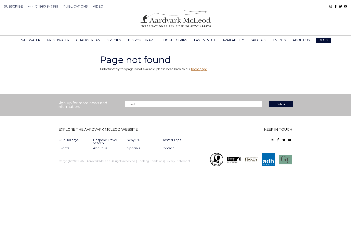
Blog (323, 40)
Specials (258, 40)
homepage (199, 69)
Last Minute (205, 40)
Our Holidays (68, 139)
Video (98, 6)
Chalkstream (88, 40)
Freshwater (58, 40)
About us (301, 40)
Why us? (133, 139)
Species (114, 40)
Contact (167, 148)
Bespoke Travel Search (105, 141)
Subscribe (13, 6)
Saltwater (30, 40)
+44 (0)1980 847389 (43, 6)
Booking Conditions (151, 161)
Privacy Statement (178, 161)
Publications (75, 6)
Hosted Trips (175, 40)
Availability (233, 40)
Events (279, 40)
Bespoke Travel (142, 40)
